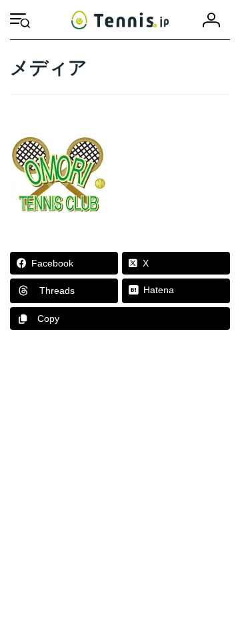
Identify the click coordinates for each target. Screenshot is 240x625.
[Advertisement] (120, 484)
